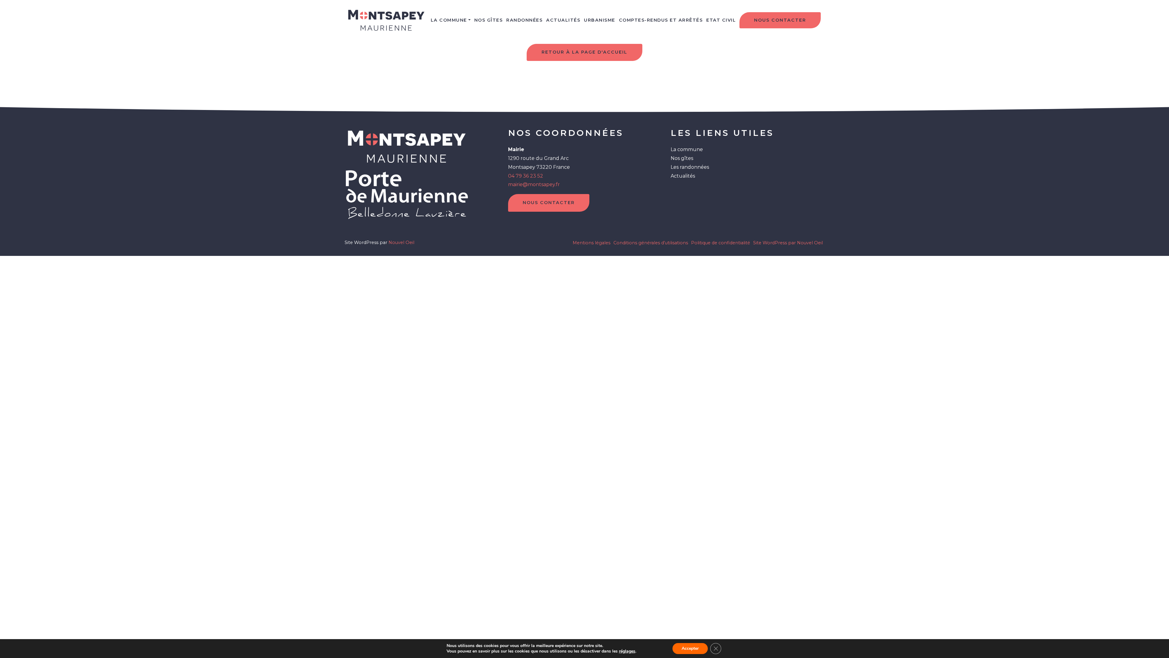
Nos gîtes (682, 158)
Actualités (563, 20)
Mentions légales (591, 243)
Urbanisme (599, 20)
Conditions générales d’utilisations (650, 243)
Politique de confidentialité (720, 243)
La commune (449, 20)
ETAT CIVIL (721, 20)
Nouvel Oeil (401, 242)
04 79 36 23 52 (525, 176)
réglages (627, 651)
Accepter (690, 648)
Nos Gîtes (488, 20)
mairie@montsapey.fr (534, 184)
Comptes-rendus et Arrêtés (661, 20)
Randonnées (524, 20)
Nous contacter (780, 20)
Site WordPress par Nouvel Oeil (788, 243)
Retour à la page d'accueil (584, 52)
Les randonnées (690, 167)
